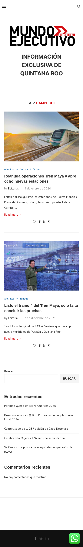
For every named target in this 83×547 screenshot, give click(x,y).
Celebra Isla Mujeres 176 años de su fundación (34, 438)
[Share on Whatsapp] (49, 222)
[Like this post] (34, 222)
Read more (11, 214)
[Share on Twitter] (44, 222)
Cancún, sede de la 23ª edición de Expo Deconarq (36, 429)
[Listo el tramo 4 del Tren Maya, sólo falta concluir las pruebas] (41, 266)
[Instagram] (41, 538)
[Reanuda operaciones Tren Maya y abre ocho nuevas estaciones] (41, 136)
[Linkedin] (47, 538)
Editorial (13, 188)
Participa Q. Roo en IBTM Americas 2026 (30, 406)
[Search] (79, 6)
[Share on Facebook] (39, 222)
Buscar (8, 371)
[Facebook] (36, 538)
